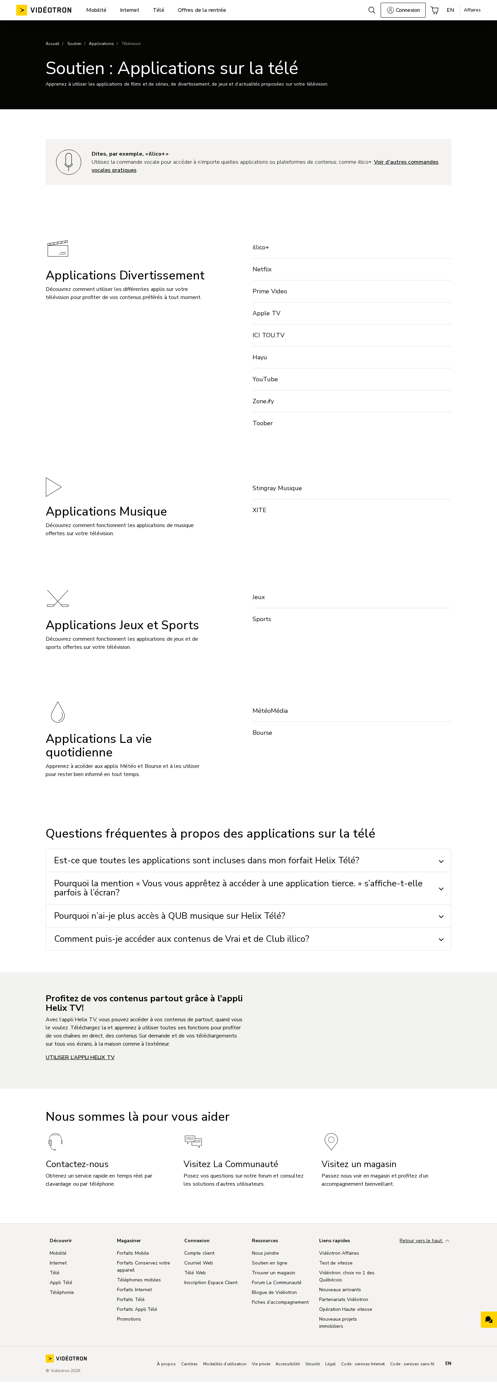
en (448, 1363)
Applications (101, 43)
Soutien (74, 43)
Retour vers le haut (421, 1240)
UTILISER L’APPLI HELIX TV (80, 1057)
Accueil (53, 43)
